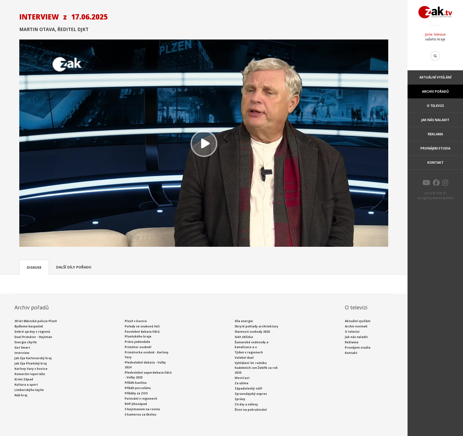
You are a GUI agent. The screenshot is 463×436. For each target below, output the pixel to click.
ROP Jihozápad (136, 404)
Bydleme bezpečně (28, 326)
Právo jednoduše (137, 342)
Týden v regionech (249, 352)
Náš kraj (20, 395)
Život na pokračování (251, 410)
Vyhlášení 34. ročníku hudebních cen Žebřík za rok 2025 (256, 368)
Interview (21, 353)
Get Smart (22, 347)
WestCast (242, 378)
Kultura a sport (26, 385)
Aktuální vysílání (435, 77)
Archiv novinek (356, 326)
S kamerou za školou (140, 414)
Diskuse (34, 267)
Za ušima (241, 383)
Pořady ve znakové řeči (142, 326)
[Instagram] (445, 184)
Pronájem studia (435, 148)
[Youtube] (426, 184)
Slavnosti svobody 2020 (252, 332)
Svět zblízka (244, 337)
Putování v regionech (141, 399)
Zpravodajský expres (251, 394)
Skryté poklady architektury (256, 326)
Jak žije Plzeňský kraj (30, 363)
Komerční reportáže (29, 374)
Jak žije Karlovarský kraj (33, 358)
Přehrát (203, 143)
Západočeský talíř (248, 388)
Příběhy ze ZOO (136, 393)
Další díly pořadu (73, 267)
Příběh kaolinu (136, 383)
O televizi (435, 106)
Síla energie (244, 321)
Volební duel (244, 358)
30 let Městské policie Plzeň (35, 321)
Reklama (435, 134)
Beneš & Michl (443, 198)
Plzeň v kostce (136, 321)
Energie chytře (25, 342)
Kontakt (435, 162)
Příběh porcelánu (138, 388)
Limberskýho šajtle (29, 390)
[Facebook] (436, 184)
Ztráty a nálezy (246, 404)
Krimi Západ (23, 379)
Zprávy (240, 399)
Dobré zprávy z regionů (32, 332)
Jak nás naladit (435, 120)
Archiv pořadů (435, 91)
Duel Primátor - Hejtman (33, 337)
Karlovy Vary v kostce (31, 369)
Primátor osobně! (138, 347)
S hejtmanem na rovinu (142, 409)
